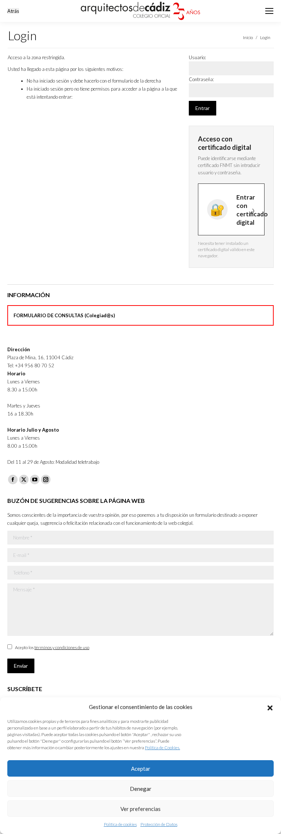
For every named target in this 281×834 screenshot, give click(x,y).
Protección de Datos (158, 824)
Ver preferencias (140, 808)
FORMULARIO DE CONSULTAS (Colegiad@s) (64, 315)
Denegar (140, 788)
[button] (270, 706)
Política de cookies (120, 824)
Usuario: (197, 57)
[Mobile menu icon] (269, 11)
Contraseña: (201, 79)
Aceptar (140, 768)
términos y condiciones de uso (61, 647)
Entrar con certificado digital (250, 209)
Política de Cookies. (162, 747)
